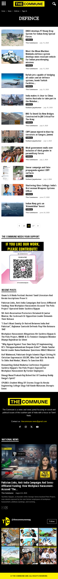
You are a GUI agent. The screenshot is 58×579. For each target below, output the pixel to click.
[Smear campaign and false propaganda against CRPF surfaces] (12, 173)
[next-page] (6, 507)
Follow (51, 521)
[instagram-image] (10, 537)
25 (24, 226)
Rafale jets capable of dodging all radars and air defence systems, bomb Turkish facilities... (40, 79)
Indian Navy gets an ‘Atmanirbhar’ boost (35, 205)
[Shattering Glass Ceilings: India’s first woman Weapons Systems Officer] (12, 189)
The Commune (32, 43)
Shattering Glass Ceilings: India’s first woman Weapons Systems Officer (41, 188)
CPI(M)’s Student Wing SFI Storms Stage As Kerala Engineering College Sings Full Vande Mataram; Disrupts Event (27, 385)
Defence (16, 11)
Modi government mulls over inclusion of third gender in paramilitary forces (39, 150)
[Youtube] (37, 427)
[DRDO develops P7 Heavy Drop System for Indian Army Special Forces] (12, 38)
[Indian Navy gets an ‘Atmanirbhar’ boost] (12, 209)
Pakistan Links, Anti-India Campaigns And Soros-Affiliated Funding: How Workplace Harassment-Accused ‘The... (27, 486)
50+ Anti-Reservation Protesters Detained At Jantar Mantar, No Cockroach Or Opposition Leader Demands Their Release (26, 316)
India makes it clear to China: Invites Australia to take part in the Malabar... (41, 98)
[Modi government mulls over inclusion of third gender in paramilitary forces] (12, 154)
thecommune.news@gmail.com (34, 421)
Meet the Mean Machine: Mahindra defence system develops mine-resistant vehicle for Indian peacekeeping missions (41, 57)
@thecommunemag (21, 519)
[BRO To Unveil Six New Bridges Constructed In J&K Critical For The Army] (12, 118)
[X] (32, 427)
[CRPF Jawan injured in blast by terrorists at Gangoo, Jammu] (12, 136)
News (9, 11)
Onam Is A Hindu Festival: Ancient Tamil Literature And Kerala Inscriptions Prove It (27, 297)
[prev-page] (2, 507)
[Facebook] (21, 427)
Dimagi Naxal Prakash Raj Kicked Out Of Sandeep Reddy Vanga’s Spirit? (27, 377)
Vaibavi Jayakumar (33, 107)
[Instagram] (26, 427)
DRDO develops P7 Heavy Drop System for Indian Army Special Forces (40, 33)
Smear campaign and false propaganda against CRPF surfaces (38, 170)
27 (33, 226)
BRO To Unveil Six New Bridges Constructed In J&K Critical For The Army (40, 116)
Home (3, 11)
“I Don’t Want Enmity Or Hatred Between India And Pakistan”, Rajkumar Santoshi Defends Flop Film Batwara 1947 (28, 326)
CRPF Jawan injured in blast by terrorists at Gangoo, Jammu (39, 133)
